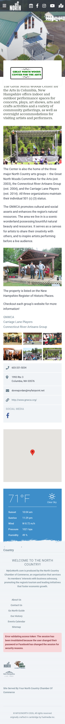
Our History (16, 616)
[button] (32, 452)
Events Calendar (16, 621)
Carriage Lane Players (17, 322)
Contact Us (16, 605)
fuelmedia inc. (48, 717)
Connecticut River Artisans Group (25, 327)
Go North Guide (16, 610)
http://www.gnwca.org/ (24, 399)
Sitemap (16, 627)
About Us (16, 599)
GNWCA (8, 317)
